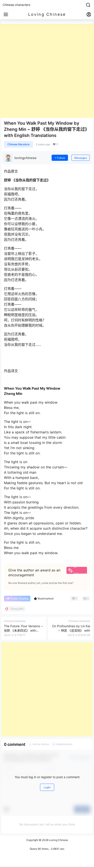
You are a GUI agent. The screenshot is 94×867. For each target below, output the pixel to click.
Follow (61, 157)
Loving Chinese (58, 840)
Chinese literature (18, 144)
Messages (80, 157)
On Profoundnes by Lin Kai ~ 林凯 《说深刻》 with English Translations (71, 630)
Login (47, 787)
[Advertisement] (47, 71)
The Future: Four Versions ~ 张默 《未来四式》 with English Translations (23, 630)
